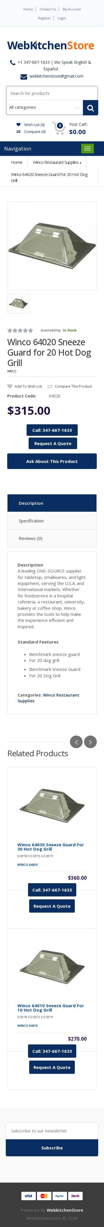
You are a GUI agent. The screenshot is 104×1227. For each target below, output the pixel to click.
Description (31, 503)
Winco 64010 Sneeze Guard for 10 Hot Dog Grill (50, 1007)
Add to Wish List (28, 386)
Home (28, 9)
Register (44, 18)
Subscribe (52, 1148)
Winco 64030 (27, 865)
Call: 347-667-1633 (52, 430)
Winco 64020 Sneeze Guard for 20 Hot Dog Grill (49, 177)
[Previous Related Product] (76, 742)
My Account (72, 9)
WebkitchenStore (65, 1210)
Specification (31, 521)
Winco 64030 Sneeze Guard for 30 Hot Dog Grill (50, 847)
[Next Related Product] (90, 742)
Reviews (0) (30, 538)
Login (61, 18)
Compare (34, 131)
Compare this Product (73, 386)
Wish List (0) (33, 124)
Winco (11, 371)
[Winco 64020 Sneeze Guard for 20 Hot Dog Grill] (52, 246)
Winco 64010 (27, 1026)
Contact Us (48, 9)
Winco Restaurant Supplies (56, 162)
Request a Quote (52, 906)
